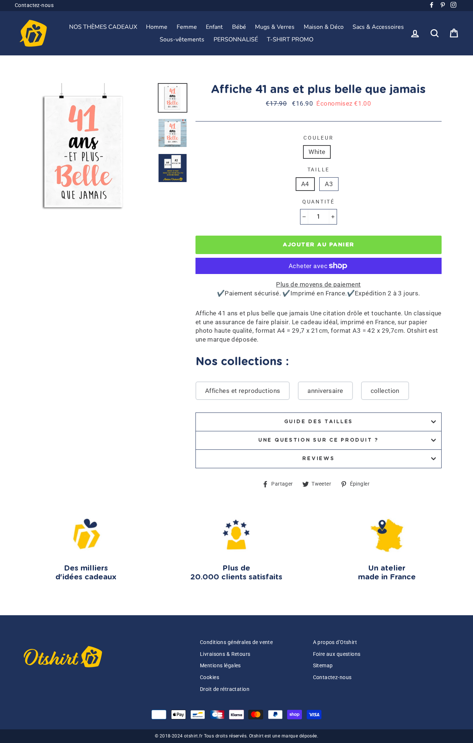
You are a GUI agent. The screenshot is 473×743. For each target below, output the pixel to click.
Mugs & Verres (275, 27)
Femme (187, 27)
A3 (329, 184)
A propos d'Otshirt (335, 642)
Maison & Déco (324, 27)
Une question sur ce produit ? (318, 440)
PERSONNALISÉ (236, 39)
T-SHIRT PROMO (290, 39)
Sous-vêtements (182, 39)
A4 (305, 184)
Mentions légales (220, 665)
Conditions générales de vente (236, 642)
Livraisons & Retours (225, 654)
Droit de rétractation (224, 689)
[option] (83, 151)
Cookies (209, 677)
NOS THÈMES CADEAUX (103, 27)
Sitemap (323, 665)
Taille (318, 169)
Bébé (239, 27)
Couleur (318, 138)
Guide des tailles (318, 421)
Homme (156, 27)
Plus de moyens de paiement (318, 284)
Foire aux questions (337, 654)
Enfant (214, 27)
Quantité (318, 202)
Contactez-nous (34, 5)
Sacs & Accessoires (378, 27)
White (317, 151)
